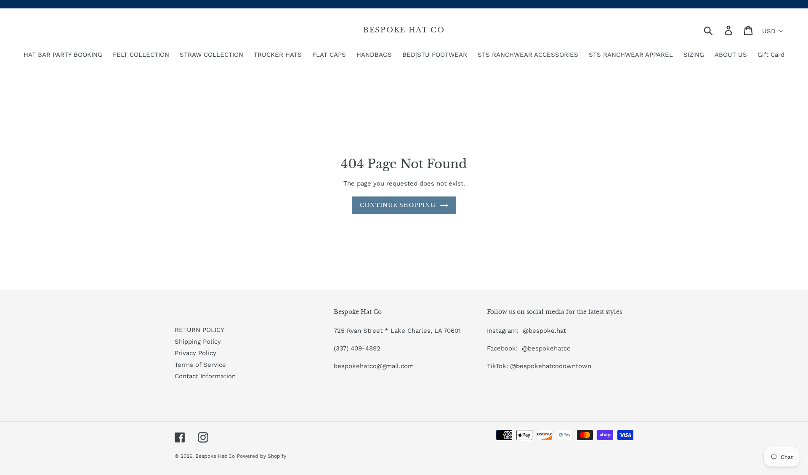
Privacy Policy (195, 353)
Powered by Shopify (261, 456)
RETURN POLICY (199, 330)
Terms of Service (200, 365)
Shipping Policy (198, 341)
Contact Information (205, 376)
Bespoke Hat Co (404, 30)
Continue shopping (398, 205)
